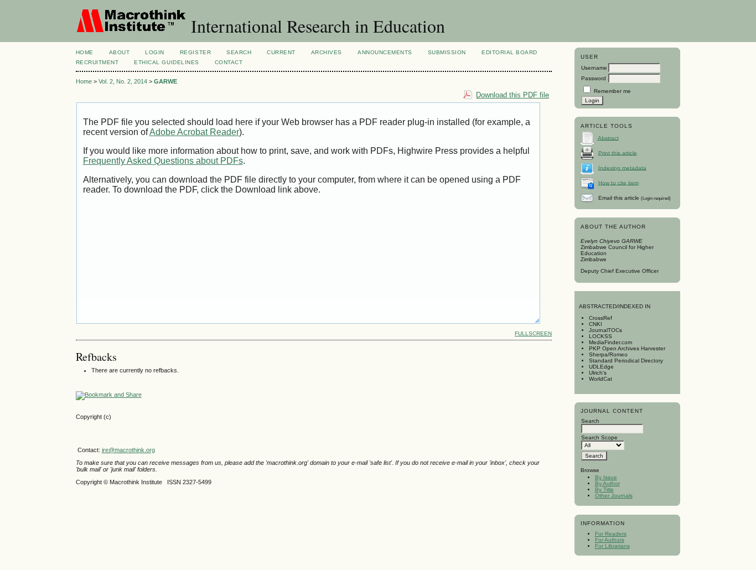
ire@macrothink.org (128, 450)
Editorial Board (509, 52)
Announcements (385, 52)
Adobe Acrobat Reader (194, 132)
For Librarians (612, 546)
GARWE (165, 81)
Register (195, 52)
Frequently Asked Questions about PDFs (163, 160)
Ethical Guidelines (166, 62)
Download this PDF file (512, 95)
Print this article (617, 152)
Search (238, 52)
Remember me (612, 91)
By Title (604, 489)
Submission (447, 52)
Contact (229, 62)
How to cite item (618, 182)
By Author (607, 483)
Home (85, 52)
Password (593, 78)
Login (154, 52)
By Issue (606, 477)
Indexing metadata (622, 167)
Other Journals (614, 496)
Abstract (608, 137)
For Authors (609, 540)
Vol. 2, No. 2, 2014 (123, 81)
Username (594, 68)
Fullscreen (533, 333)
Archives (326, 52)
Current (281, 52)
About (119, 52)
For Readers (610, 534)
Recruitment (97, 62)
